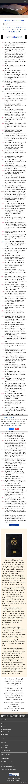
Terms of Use (4, 745)
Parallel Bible (5, 731)
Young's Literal (10, 697)
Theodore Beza (19, 681)
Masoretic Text (8, 702)
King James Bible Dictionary (8, 764)
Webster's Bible (18, 695)
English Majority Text (14, 706)
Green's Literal (17, 699)
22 (22, 29)
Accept (11, 428)
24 (9, 31)
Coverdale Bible (18, 688)
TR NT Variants (14, 710)
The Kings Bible (5, 758)
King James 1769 (8, 694)
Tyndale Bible (9, 688)
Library (4, 726)
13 (25, 27)
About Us (3, 742)
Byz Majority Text (9, 708)
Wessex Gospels (19, 702)
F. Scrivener (18, 683)
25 (12, 31)
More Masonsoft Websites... (8, 769)
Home (4, 724)
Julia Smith (9, 699)
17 (10, 29)
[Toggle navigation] (25, 1)
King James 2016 (19, 694)
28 (19, 31)
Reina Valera (14, 685)
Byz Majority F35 (19, 708)
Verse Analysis (6, 734)
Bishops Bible (9, 692)
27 (16, 31)
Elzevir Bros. (10, 683)
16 (8, 29)
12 (23, 27)
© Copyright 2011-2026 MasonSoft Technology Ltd (14, 779)
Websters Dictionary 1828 (7, 766)
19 (15, 29)
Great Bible (19, 690)
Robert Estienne (9, 681)
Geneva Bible (9, 695)
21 (20, 29)
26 (14, 31)
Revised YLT (18, 697)
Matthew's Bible (10, 690)
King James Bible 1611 (6, 761)
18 (13, 29)
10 (18, 27)
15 (6, 29)
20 (18, 29)
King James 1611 (18, 692)
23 (25, 29)
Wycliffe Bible (14, 704)
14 (3, 29)
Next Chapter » (14, 525)
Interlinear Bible (6, 729)
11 (21, 27)
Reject (17, 428)
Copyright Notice (5, 750)
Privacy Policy (4, 748)
